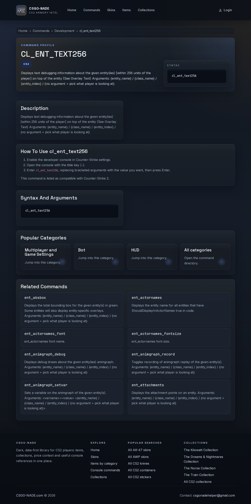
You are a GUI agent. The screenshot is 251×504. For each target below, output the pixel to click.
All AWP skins (138, 457)
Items (126, 10)
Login (228, 10)
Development (64, 31)
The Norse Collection (200, 468)
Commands (91, 10)
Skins (111, 10)
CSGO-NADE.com (29, 495)
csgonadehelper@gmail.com (214, 495)
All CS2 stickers (139, 477)
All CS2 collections (198, 482)
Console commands (105, 470)
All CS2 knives (138, 463)
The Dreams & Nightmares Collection (203, 459)
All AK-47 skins (139, 450)
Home (71, 10)
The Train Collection (199, 475)
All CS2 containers (142, 470)
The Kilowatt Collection (201, 450)
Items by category (104, 463)
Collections (146, 10)
